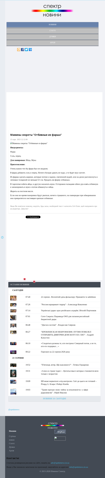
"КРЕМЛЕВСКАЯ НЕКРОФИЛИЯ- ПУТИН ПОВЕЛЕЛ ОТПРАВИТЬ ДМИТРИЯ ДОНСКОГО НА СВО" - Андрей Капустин (67, 335)
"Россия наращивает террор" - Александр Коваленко (64, 304)
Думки (12, 447)
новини (52, 25)
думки (52, 37)
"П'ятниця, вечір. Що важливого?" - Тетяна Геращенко (65, 365)
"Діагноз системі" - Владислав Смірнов (58, 325)
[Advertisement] (54, 72)
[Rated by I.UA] (60, 438)
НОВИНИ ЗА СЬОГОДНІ (54, 398)
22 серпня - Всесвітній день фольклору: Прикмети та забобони (68, 297)
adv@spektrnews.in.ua (60, 463)
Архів (11, 450)
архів (52, 43)
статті (52, 31)
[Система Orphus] (60, 431)
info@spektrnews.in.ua (78, 467)
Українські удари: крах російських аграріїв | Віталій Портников (68, 310)
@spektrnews (13, 409)
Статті (11, 443)
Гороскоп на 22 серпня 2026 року (55, 352)
